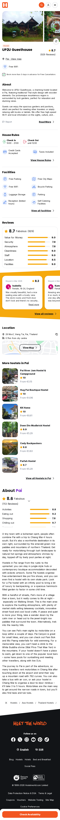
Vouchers (21, 800)
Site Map (49, 800)
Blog (11, 759)
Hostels (19, 759)
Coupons (10, 800)
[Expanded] (6, 703)
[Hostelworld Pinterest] (40, 739)
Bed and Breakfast (42, 759)
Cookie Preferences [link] (30, 806)
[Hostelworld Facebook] (13, 739)
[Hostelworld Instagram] (26, 739)
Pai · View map (13, 59)
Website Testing (35, 800)
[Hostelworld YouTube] (33, 739)
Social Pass (30, 766)
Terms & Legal (45, 793)
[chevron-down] (29, 501)
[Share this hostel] (56, 41)
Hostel (6, 46)
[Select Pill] (41, 5)
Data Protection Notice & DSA (22, 793)
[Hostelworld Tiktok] (47, 739)
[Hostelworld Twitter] (20, 739)
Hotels (28, 759)
